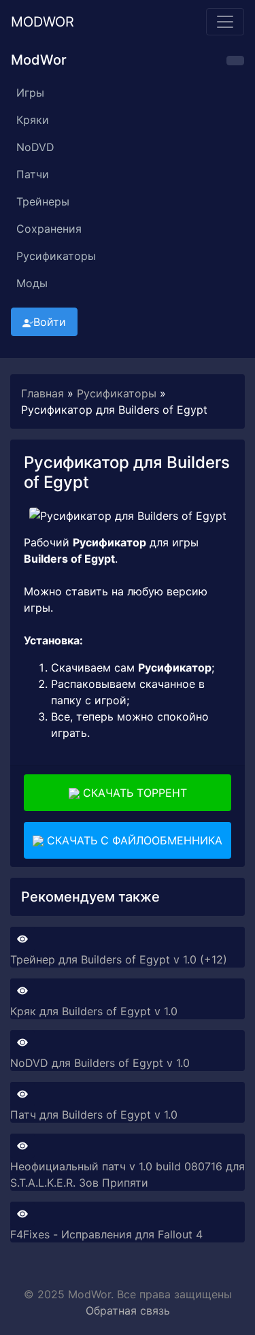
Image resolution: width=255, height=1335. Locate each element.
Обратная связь (128, 1310)
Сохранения (49, 228)
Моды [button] (32, 283)
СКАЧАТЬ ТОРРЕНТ (133, 793)
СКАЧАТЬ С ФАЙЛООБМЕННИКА (133, 840)
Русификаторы (56, 256)
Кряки (32, 120)
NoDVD (35, 147)
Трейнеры (42, 201)
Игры (30, 92)
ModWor (42, 22)
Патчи (32, 174)
